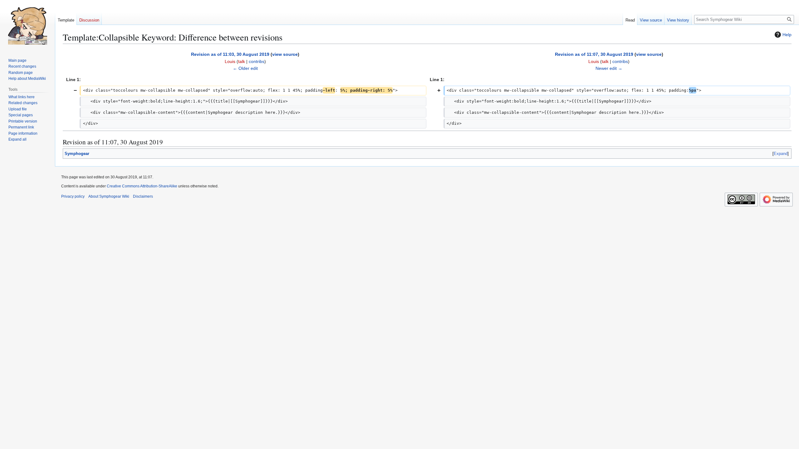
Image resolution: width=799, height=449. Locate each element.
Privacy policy (73, 196)
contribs (256, 61)
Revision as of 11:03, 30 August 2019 (230, 54)
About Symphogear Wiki (108, 196)
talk (241, 61)
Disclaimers (143, 196)
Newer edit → (609, 68)
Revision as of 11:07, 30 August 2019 (594, 54)
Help (787, 34)
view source (285, 54)
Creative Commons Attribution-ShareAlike (142, 186)
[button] (17, 139)
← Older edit (245, 68)
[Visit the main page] (27, 25)
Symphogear (77, 153)
